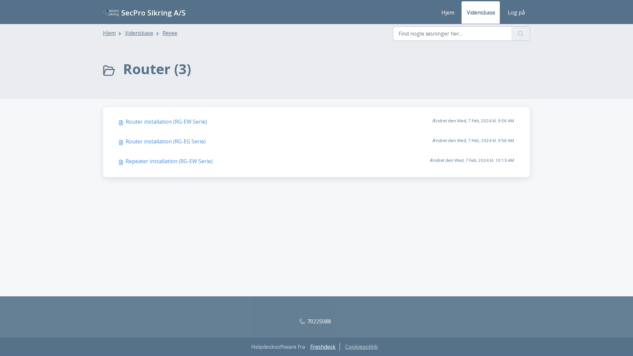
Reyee (170, 33)
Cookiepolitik (361, 346)
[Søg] (520, 33)
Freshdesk (323, 346)
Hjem (447, 12)
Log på (516, 12)
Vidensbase (481, 12)
